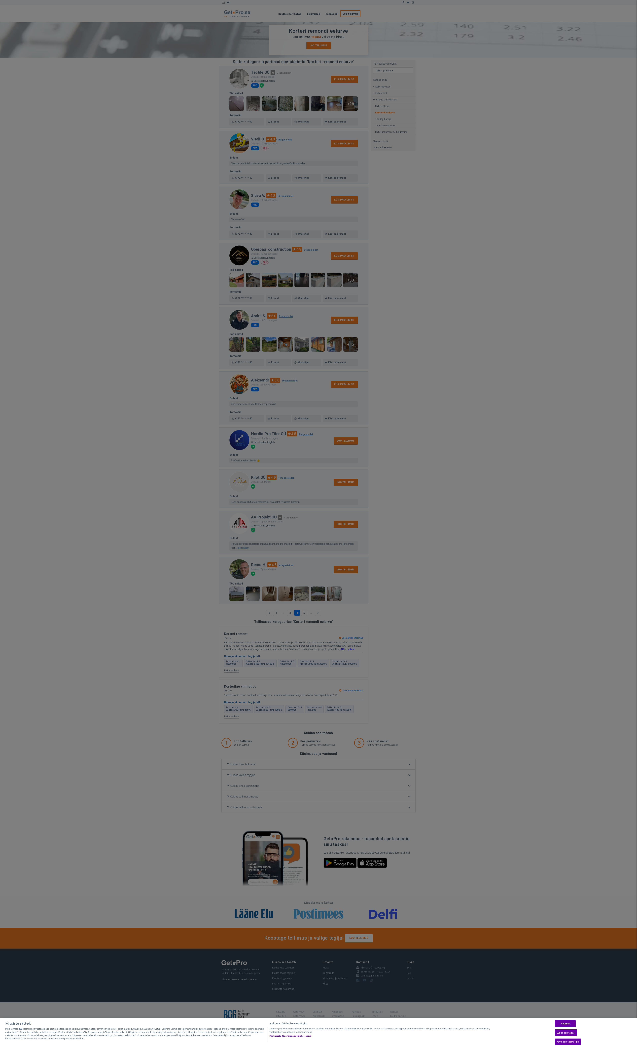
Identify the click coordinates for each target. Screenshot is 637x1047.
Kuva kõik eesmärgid (568, 1041)
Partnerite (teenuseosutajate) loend (290, 1035)
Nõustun (565, 1023)
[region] (318, 1032)
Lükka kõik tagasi (566, 1032)
